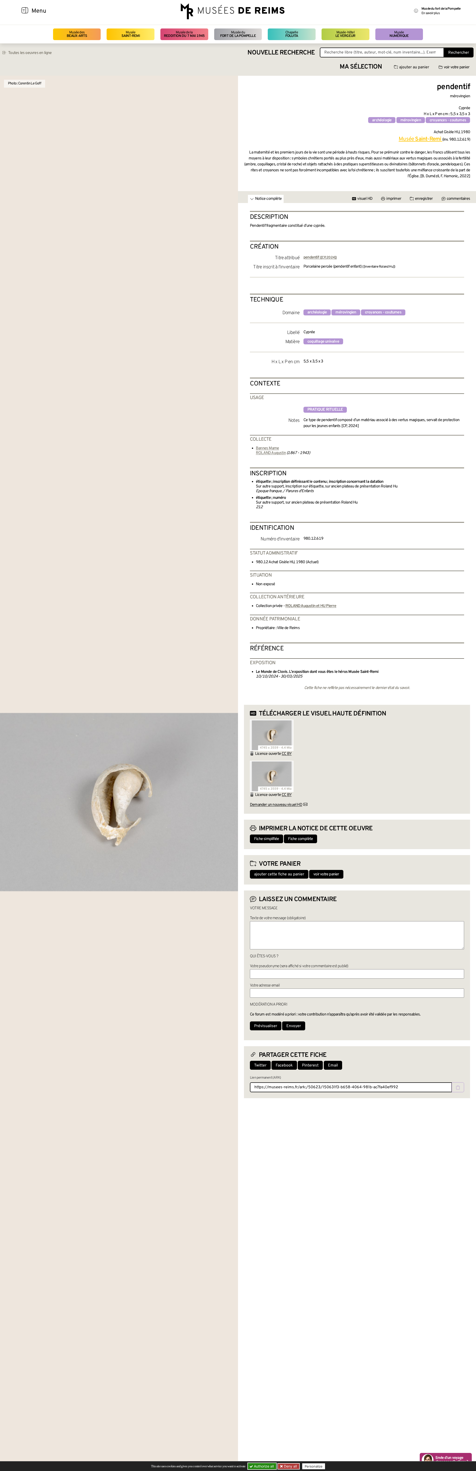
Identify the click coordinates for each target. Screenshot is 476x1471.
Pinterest (310, 1065)
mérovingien (410, 120)
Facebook (284, 1065)
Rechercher (458, 52)
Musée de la (184, 34)
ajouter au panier (414, 67)
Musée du (238, 34)
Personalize (314, 1466)
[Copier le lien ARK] (458, 1087)
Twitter (260, 1065)
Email (333, 1065)
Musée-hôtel (345, 34)
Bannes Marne (267, 448)
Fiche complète (300, 839)
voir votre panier (456, 67)
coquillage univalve (323, 341)
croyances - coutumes (448, 120)
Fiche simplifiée (266, 839)
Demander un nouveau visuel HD (276, 804)
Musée (130, 34)
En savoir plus (430, 13)
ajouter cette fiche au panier (279, 874)
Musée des (77, 34)
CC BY (287, 753)
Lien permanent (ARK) (265, 1078)
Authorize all (263, 1466)
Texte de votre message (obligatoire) (277, 918)
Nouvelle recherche (281, 53)
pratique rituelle (325, 409)
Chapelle (291, 34)
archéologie (381, 120)
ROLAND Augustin (271, 453)
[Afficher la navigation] (24, 11)
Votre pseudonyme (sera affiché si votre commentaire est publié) (299, 966)
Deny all (290, 1466)
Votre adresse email (265, 985)
